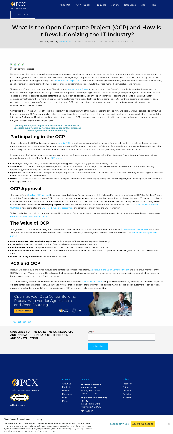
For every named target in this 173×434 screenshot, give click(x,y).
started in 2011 (63, 143)
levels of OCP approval (39, 195)
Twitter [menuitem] (126, 387)
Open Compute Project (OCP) (67, 80)
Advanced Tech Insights (86, 42)
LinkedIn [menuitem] (127, 390)
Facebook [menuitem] (127, 384)
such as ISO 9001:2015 (92, 281)
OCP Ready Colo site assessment (57, 208)
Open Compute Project (108, 42)
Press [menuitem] (64, 401)
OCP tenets (56, 158)
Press (153, 5)
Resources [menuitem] (67, 394)
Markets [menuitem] (66, 390)
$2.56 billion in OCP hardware (134, 229)
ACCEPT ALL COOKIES (142, 424)
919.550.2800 (87, 411)
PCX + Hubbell (83, 5)
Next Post (26, 322)
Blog (143, 5)
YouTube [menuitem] (127, 394)
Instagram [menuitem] (127, 397)
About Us (65, 5)
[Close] (169, 424)
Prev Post (16, 322)
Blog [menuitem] (64, 397)
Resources (130, 5)
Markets (115, 5)
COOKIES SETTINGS (119, 424)
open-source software (77, 89)
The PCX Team (66, 41)
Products (101, 5)
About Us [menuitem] (66, 384)
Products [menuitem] (66, 387)
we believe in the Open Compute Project (109, 270)
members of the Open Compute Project (29, 216)
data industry (126, 42)
